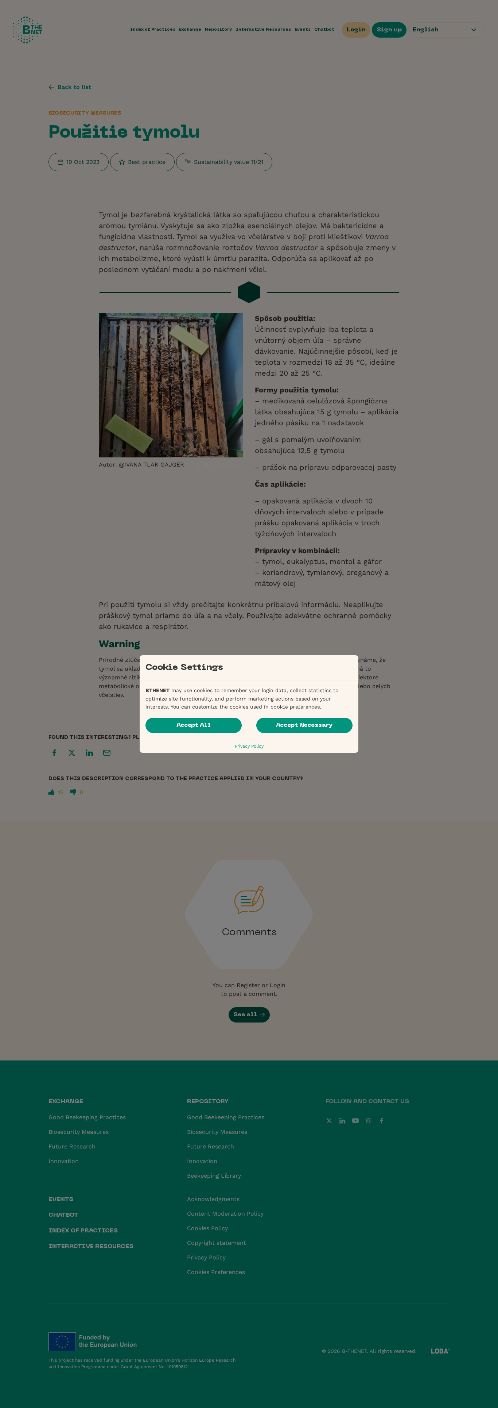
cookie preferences (295, 707)
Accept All (193, 725)
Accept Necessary (304, 725)
